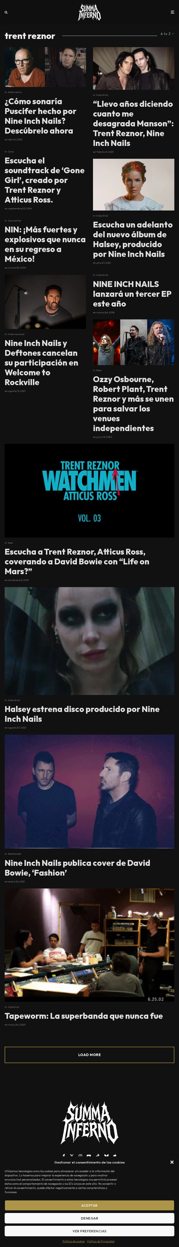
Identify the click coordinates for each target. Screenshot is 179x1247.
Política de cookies (73, 1241)
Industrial (102, 95)
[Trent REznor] (89, 792)
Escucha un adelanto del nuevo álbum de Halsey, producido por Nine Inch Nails (133, 239)
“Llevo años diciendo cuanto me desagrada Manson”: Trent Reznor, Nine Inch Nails (133, 123)
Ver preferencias (89, 1231)
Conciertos (14, 220)
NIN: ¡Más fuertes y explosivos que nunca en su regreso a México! (45, 244)
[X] (71, 1156)
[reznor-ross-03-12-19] (89, 490)
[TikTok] (97, 1156)
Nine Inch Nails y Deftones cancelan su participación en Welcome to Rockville (41, 362)
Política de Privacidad (100, 1241)
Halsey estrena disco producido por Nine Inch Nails (82, 714)
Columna (13, 1007)
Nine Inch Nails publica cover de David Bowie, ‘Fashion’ (77, 867)
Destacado (14, 853)
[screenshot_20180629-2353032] (45, 67)
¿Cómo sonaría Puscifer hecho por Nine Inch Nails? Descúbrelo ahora (40, 115)
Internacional (16, 334)
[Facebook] (63, 1156)
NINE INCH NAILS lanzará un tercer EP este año (132, 293)
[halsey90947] (133, 185)
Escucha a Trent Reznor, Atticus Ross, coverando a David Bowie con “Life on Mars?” (77, 561)
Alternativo (15, 92)
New (98, 370)
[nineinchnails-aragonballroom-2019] (45, 302)
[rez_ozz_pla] (133, 342)
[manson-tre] (133, 68)
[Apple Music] (115, 1156)
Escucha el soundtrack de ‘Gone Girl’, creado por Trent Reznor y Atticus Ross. (45, 179)
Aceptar (89, 1205)
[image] (89, 945)
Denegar (89, 1218)
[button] (172, 1162)
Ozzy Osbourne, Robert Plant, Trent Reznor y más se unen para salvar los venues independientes (133, 403)
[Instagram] (80, 1156)
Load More (89, 1055)
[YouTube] (88, 1156)
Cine (11, 151)
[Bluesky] (106, 1156)
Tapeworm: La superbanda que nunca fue (84, 1016)
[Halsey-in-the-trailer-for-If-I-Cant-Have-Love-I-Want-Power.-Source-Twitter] (89, 641)
